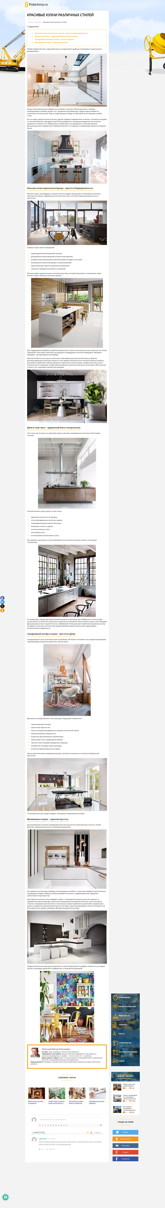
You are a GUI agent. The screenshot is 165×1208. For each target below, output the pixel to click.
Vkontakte (125, 1145)
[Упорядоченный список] (50, 1125)
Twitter (125, 1132)
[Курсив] (42, 1125)
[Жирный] (40, 1125)
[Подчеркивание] (45, 1125)
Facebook (125, 1159)
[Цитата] (56, 1125)
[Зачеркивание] (48, 1125)
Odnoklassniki (125, 1139)
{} (64, 1125)
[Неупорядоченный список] (53, 1125)
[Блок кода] (58, 1125)
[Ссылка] (61, 1125)
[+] (67, 1125)
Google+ (125, 1152)
